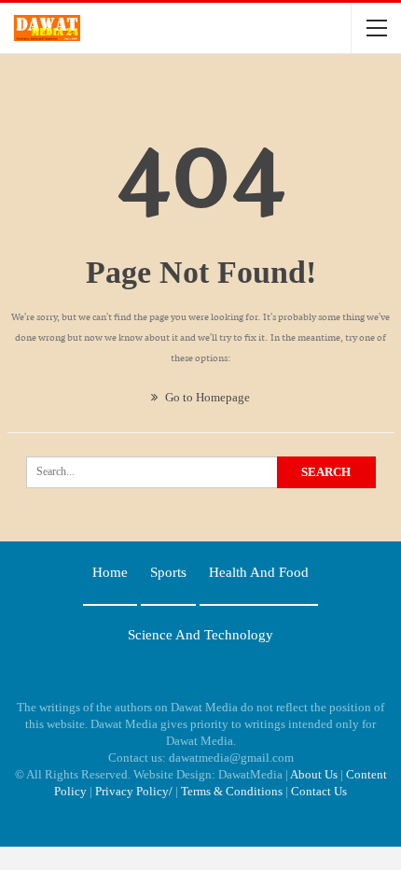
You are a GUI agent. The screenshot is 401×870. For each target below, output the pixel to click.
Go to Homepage (206, 397)
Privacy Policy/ (134, 791)
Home (110, 572)
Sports (168, 572)
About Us (314, 774)
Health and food (259, 572)
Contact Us (319, 791)
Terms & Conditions (232, 791)
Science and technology (200, 634)
